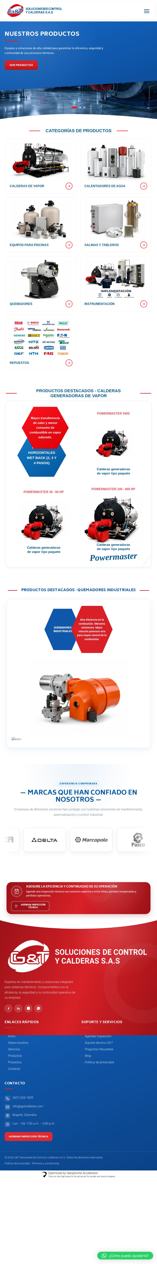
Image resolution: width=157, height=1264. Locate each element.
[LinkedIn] (18, 1008)
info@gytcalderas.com (28, 1106)
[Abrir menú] (146, 11)
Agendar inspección (98, 1036)
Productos (15, 1056)
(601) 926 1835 (23, 1097)
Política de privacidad (99, 1062)
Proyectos (14, 1062)
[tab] (73, 107)
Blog (88, 1056)
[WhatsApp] (38, 1008)
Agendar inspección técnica (28, 1136)
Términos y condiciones (45, 1163)
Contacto (14, 1069)
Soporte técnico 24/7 (99, 1043)
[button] (125, 1255)
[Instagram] (28, 1008)
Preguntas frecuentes (99, 1049)
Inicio (11, 1036)
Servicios (14, 1049)
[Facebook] (8, 1008)
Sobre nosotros (18, 1043)
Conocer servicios (24, 65)
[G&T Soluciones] (35, 10)
